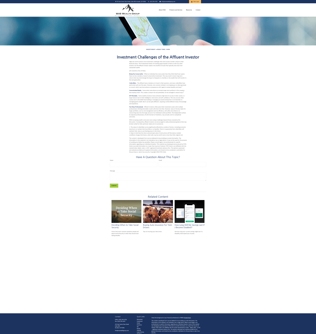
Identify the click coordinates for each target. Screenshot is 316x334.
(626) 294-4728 (123, 319)
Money (138, 328)
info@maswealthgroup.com (168, 1)
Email (160, 160)
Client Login (196, 1)
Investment (140, 321)
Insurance (139, 325)
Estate (138, 323)
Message (112, 171)
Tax (137, 326)
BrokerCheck (187, 317)
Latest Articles (140, 332)
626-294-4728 (153, 1)
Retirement (140, 319)
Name (111, 160)
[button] (162, 10)
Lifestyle (139, 330)
